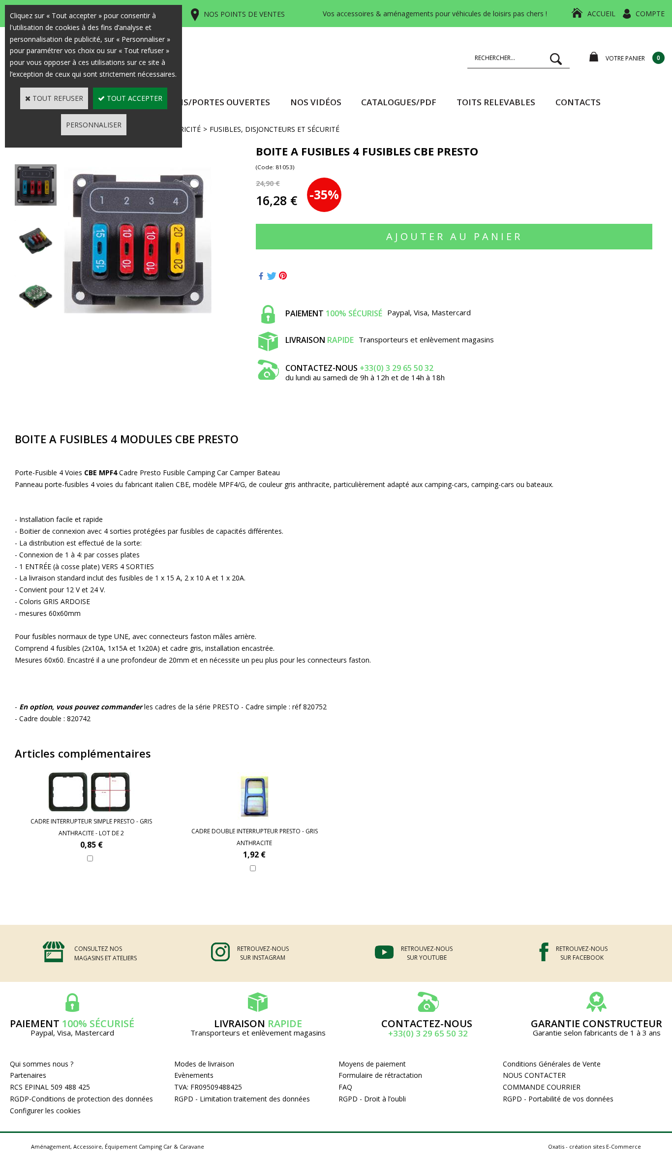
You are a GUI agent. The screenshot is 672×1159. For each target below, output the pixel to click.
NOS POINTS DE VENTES (244, 14)
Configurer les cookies (45, 1110)
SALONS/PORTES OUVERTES (212, 102)
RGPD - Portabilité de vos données (558, 1098)
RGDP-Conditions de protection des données (81, 1098)
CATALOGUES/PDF (398, 102)
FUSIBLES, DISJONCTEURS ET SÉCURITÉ (274, 129)
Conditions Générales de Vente (552, 1063)
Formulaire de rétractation (380, 1075)
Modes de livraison (204, 1063)
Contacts (578, 102)
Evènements (194, 1075)
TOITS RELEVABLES (496, 102)
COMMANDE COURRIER (541, 1087)
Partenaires (28, 1075)
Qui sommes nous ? (41, 1063)
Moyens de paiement (372, 1063)
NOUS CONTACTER (534, 1075)
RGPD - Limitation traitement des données (242, 1098)
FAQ (345, 1087)
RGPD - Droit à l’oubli (372, 1098)
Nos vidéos (315, 102)
